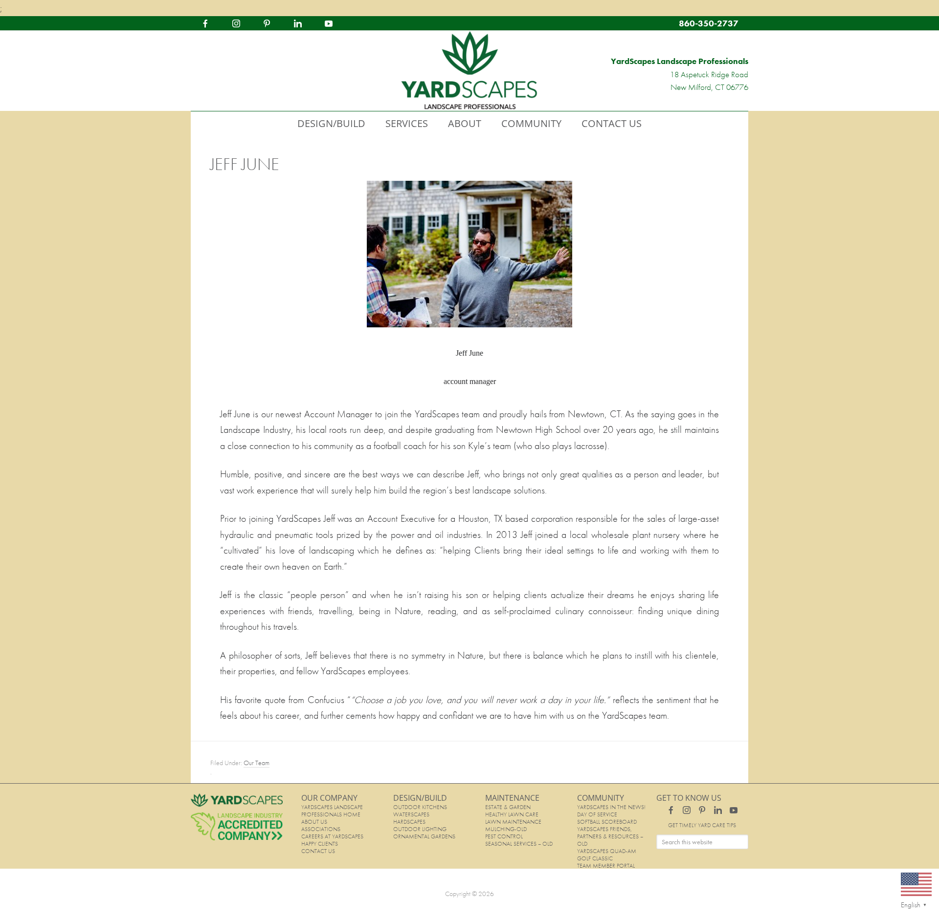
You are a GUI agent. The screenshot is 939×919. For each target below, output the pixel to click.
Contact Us (318, 851)
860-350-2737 (708, 23)
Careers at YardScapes (332, 836)
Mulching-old (506, 829)
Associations (320, 829)
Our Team (256, 762)
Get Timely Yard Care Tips (702, 825)
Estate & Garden (508, 807)
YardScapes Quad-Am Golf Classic (606, 854)
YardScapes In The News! (611, 807)
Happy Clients (319, 844)
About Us (314, 822)
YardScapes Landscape (469, 71)
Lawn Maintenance (513, 822)
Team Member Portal (606, 866)
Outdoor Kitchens (420, 807)
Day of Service (597, 814)
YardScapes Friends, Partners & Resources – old (610, 836)
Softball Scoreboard (607, 822)
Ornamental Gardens (424, 836)
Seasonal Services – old (519, 844)
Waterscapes (411, 814)
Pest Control (504, 836)
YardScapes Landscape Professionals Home (332, 810)
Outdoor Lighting (420, 829)
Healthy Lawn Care (511, 814)
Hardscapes (409, 822)
